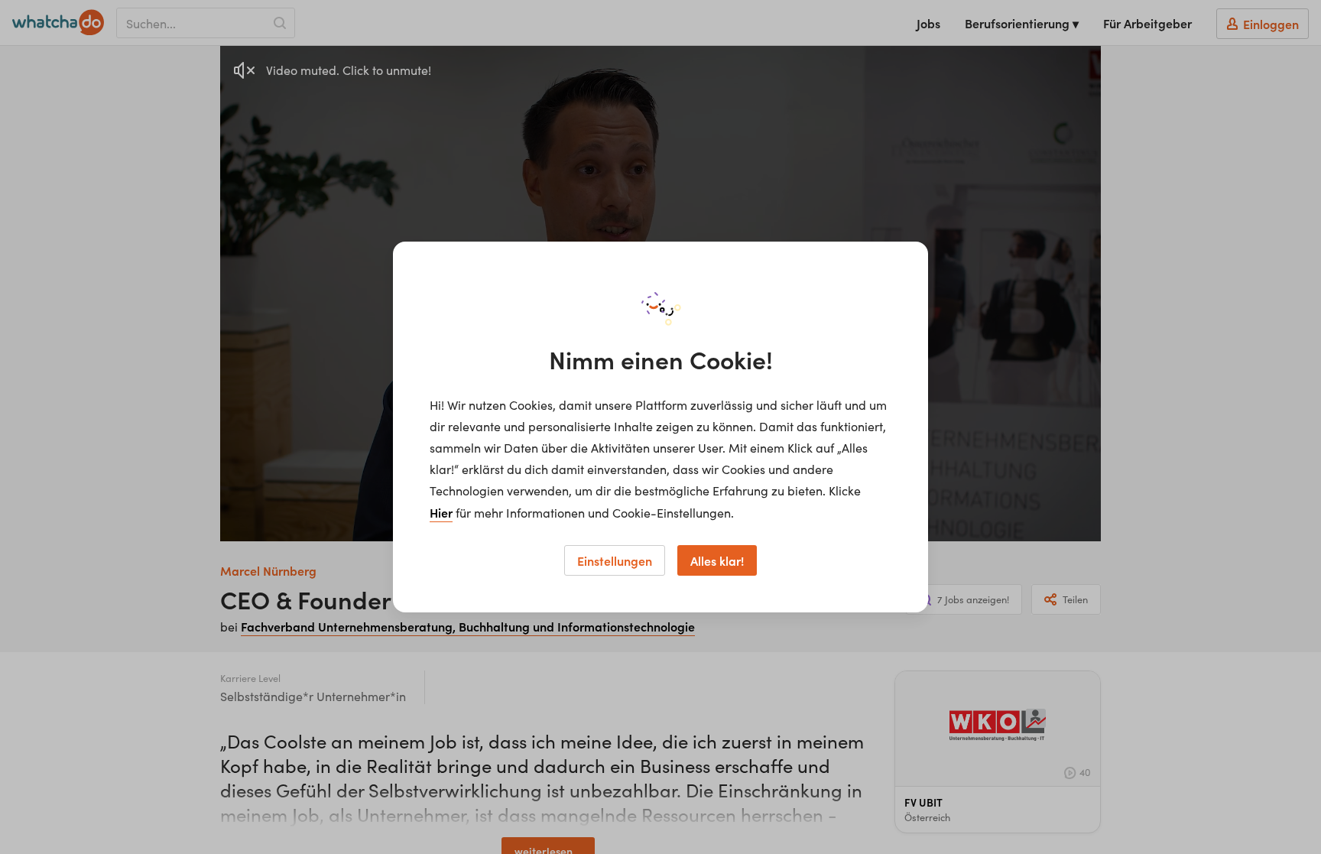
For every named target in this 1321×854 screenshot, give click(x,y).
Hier (441, 512)
